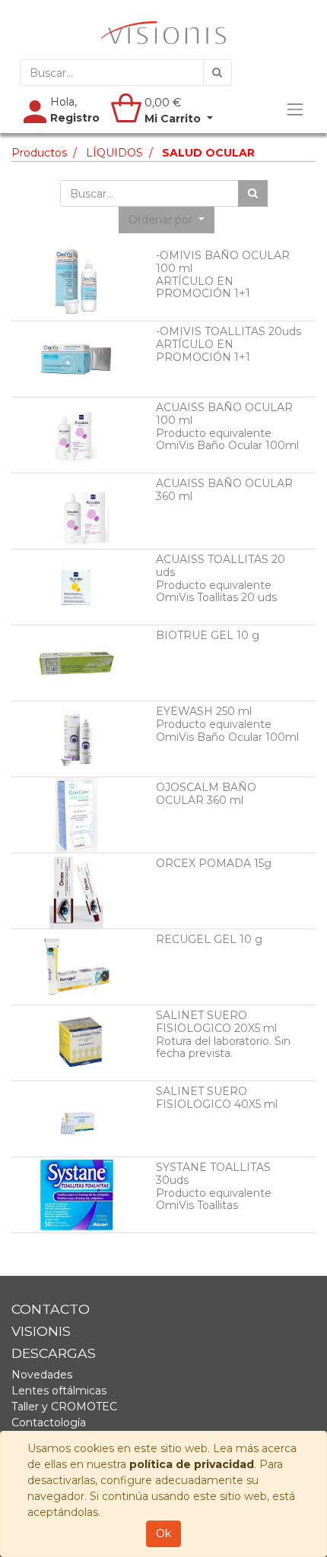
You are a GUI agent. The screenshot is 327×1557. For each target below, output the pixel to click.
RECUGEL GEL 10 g (209, 939)
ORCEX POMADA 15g (213, 863)
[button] (166, 220)
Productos (39, 153)
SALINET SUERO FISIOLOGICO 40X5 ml (217, 1097)
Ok (163, 1533)
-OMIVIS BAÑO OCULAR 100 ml (223, 261)
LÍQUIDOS (114, 153)
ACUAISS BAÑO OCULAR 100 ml (224, 413)
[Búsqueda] (217, 72)
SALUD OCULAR (208, 153)
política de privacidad (191, 1464)
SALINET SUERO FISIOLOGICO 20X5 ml (216, 1021)
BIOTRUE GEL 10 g (207, 635)
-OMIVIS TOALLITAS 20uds (228, 331)
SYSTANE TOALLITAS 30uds (213, 1173)
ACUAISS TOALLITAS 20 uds (220, 565)
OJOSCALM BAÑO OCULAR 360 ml (206, 793)
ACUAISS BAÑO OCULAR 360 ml (224, 489)
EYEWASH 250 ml (204, 711)
